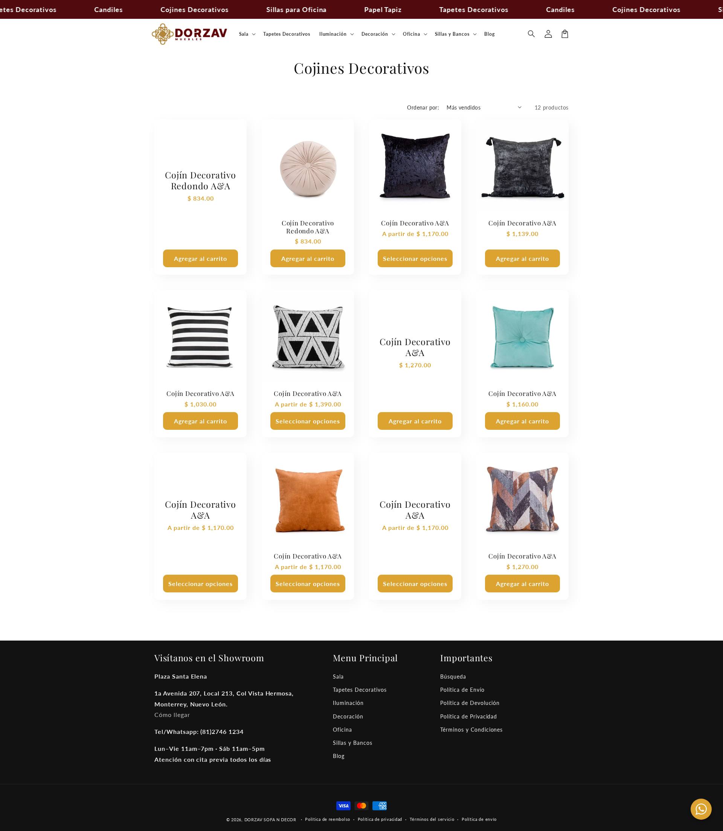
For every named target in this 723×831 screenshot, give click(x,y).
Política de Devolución (470, 703)
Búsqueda (453, 676)
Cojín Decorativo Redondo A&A (200, 181)
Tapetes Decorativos (359, 689)
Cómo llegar (172, 714)
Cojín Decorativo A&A (415, 223)
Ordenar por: (423, 107)
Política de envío (479, 819)
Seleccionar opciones (415, 258)
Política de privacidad (380, 819)
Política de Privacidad (468, 716)
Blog (339, 756)
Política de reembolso (327, 819)
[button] (531, 34)
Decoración (348, 716)
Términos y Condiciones (471, 729)
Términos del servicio (432, 819)
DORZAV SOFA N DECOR (270, 819)
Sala (338, 676)
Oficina (342, 729)
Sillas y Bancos (352, 743)
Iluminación (348, 703)
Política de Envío (462, 689)
